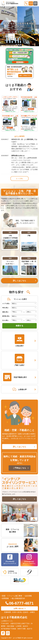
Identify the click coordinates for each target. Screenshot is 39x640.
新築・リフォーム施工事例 (12, 596)
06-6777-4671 (21, 603)
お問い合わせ (19, 608)
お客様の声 (22, 389)
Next (37, 27)
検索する (19, 326)
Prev (2, 27)
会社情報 (28, 596)
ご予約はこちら (19, 468)
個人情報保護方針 (18, 598)
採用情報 (5, 598)
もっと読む (19, 178)
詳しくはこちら (19, 281)
